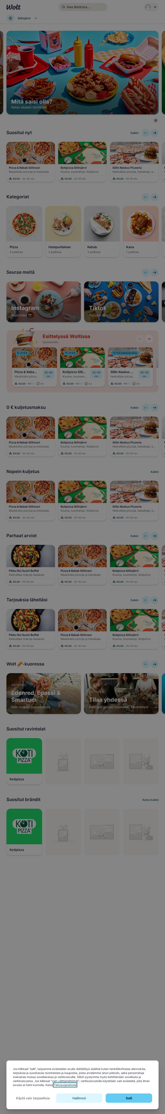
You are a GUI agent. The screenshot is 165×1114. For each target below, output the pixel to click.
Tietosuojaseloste (65, 1085)
